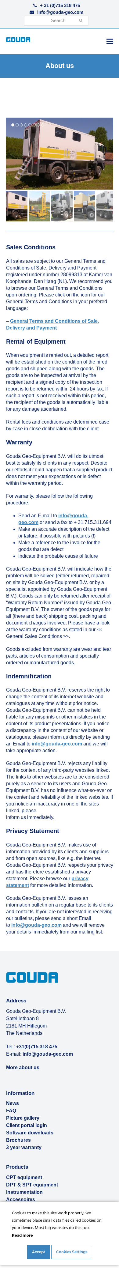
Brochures (18, 1140)
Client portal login (26, 1125)
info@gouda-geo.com (60, 12)
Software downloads (29, 1132)
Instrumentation (24, 1192)
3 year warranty (23, 1147)
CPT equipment (24, 1177)
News (12, 1103)
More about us (22, 1067)
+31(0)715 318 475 (36, 1046)
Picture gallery (22, 1118)
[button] (109, 41)
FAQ (11, 1110)
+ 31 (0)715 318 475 (60, 5)
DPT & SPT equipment (32, 1184)
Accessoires (20, 1199)
